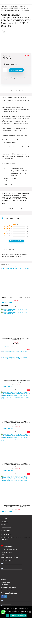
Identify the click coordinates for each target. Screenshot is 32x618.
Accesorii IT (14, 6)
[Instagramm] (5, 596)
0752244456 (9, 590)
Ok (8, 615)
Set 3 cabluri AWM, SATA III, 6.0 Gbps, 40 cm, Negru (16, 297)
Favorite (4, 524)
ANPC (3, 555)
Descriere (5, 91)
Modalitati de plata (7, 560)
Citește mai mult (8, 346)
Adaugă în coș (16, 70)
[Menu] (2, 2)
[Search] (29, 2)
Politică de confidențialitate (9, 549)
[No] (30, 612)
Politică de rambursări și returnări (11, 557)
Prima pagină (4, 6)
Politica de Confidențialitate (18, 615)
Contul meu (5, 521)
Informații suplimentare (18, 91)
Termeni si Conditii (7, 552)
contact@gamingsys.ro (11, 593)
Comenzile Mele (6, 527)
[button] (2, 30)
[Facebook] (2, 596)
